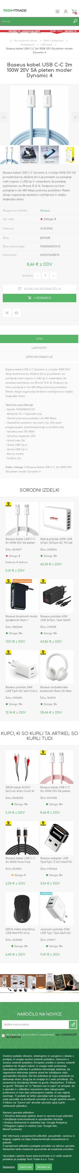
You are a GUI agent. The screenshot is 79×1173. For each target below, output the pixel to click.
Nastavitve (9, 1166)
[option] (29, 155)
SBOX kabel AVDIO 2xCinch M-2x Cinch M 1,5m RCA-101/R (20, 791)
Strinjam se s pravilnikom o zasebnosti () (41, 1036)
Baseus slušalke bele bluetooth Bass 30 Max (55, 689)
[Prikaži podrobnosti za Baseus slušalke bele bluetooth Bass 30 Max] (56, 667)
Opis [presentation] (39, 339)
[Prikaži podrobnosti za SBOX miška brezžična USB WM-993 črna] (22, 909)
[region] (39, 1111)
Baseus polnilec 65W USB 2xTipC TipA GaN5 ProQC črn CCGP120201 (55, 620)
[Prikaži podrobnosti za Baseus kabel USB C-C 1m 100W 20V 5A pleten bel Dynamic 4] (22, 519)
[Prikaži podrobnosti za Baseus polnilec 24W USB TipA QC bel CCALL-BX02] (22, 667)
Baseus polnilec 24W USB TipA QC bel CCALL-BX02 (22, 691)
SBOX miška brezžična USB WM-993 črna (20, 931)
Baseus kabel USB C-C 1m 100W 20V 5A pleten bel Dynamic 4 (20, 543)
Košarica (74, 11)
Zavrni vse (25, 1166)
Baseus (45, 210)
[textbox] (35, 21)
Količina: (27, 275)
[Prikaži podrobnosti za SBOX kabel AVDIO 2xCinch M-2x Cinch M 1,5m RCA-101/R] (22, 767)
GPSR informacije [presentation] (39, 357)
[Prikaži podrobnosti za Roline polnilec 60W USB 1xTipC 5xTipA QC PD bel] (56, 519)
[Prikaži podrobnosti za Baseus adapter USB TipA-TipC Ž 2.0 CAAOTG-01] (56, 838)
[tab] (39, 339)
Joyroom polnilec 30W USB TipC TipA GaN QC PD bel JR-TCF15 (55, 933)
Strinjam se (43, 1166)
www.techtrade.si (42, 1155)
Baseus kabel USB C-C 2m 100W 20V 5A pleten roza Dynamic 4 (55, 791)
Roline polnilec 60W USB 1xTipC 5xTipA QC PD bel (56, 541)
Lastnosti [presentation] (39, 348)
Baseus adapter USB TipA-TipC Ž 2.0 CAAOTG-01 (56, 862)
